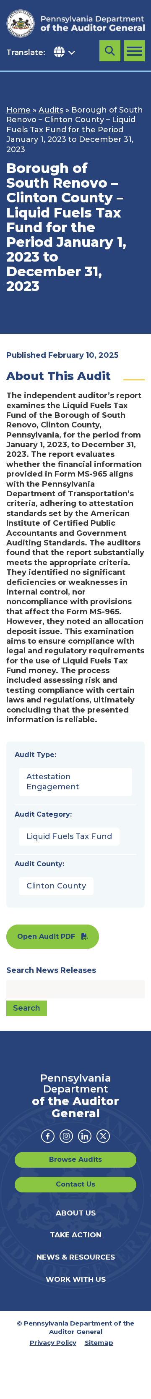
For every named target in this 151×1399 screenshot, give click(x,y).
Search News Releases (51, 970)
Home (18, 110)
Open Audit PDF (46, 937)
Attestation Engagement (52, 781)
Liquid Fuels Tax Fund (69, 836)
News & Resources (75, 1257)
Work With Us (76, 1279)
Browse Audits (75, 1159)
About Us (76, 1213)
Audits (51, 110)
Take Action (76, 1235)
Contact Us (75, 1184)
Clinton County (56, 886)
